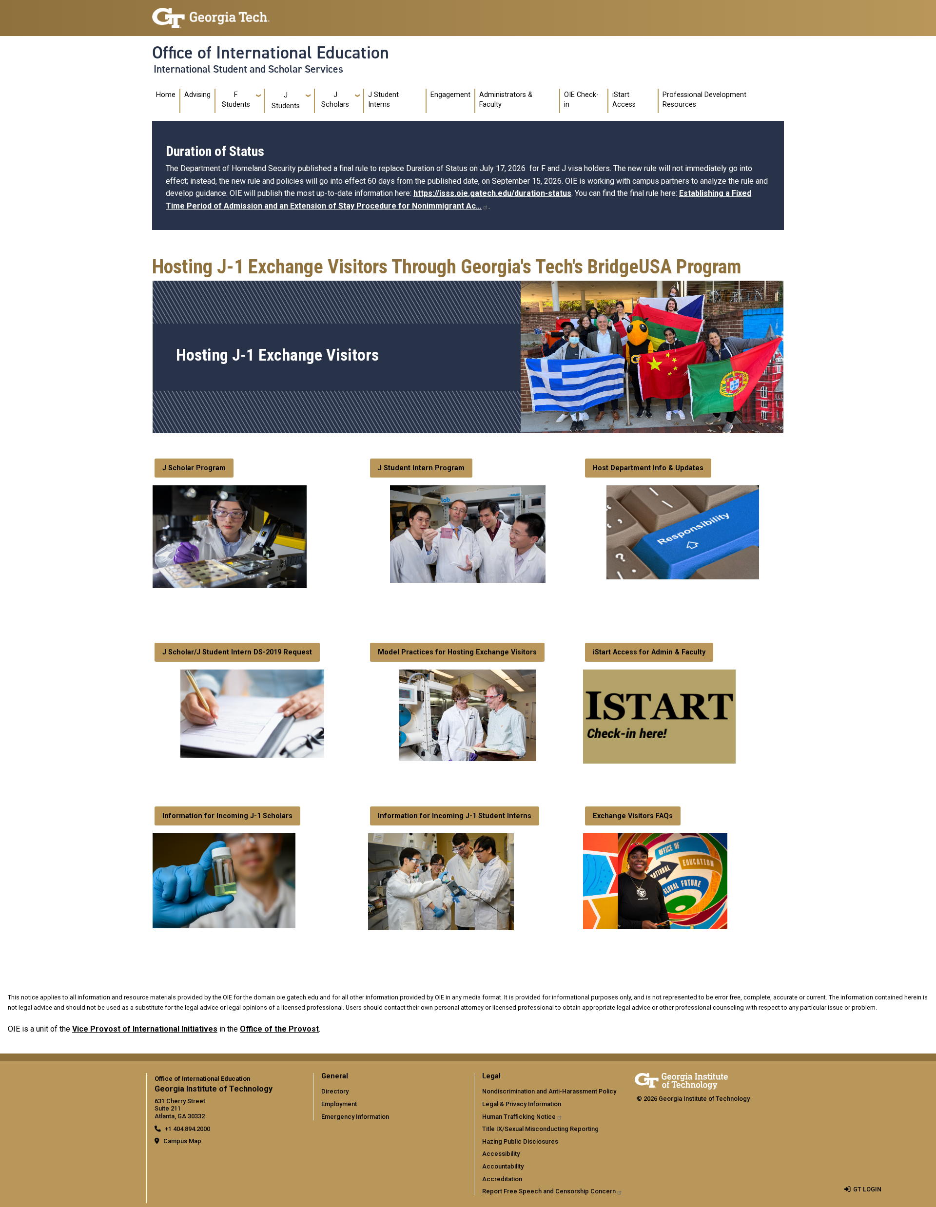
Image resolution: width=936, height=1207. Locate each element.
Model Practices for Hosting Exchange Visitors (457, 652)
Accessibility (501, 1153)
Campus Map (182, 1141)
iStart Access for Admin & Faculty (649, 652)
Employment (339, 1104)
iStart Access (624, 100)
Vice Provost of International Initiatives (144, 1029)
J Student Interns (383, 100)
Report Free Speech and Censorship (549, 1191)
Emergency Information (355, 1116)
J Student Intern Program (421, 468)
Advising (197, 95)
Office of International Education (270, 52)
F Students (236, 100)
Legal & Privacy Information (521, 1104)
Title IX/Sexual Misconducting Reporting (540, 1128)
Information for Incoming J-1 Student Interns (454, 816)
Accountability (503, 1166)
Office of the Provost (279, 1029)
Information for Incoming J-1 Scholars (227, 816)
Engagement (450, 95)
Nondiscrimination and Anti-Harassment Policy (549, 1091)
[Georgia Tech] (681, 1079)
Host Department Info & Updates (648, 468)
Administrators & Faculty (505, 100)
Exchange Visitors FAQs (633, 816)
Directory (335, 1091)
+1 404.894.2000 (187, 1128)
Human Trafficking (519, 1116)
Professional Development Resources (704, 100)
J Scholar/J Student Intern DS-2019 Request (237, 652)
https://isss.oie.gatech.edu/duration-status (492, 193)
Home (166, 95)
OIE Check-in (581, 100)
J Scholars (335, 100)
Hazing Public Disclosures (520, 1141)
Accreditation (502, 1179)
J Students (286, 100)
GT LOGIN (867, 1189)
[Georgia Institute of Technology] (211, 14)
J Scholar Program (194, 468)
